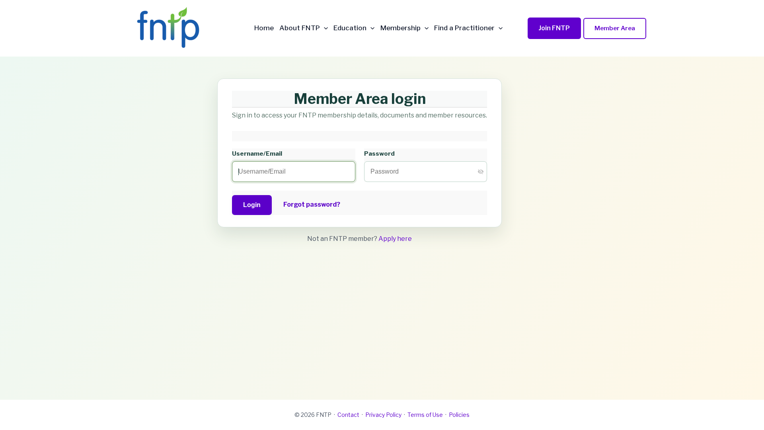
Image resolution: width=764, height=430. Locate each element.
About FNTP (299, 28)
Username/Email (257, 153)
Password (379, 153)
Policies (459, 414)
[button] (324, 28)
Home (264, 28)
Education (349, 28)
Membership (400, 28)
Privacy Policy (383, 414)
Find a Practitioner (464, 28)
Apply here (395, 238)
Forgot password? (311, 204)
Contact (348, 414)
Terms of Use (425, 414)
